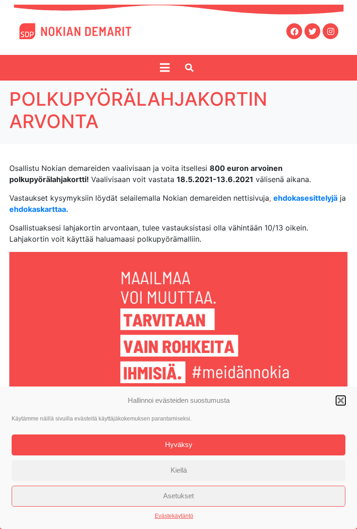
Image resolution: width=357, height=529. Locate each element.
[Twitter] (312, 31)
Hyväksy (178, 444)
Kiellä (179, 470)
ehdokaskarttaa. (38, 209)
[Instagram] (330, 31)
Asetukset (178, 496)
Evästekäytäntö (174, 516)
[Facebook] (294, 31)
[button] (340, 400)
